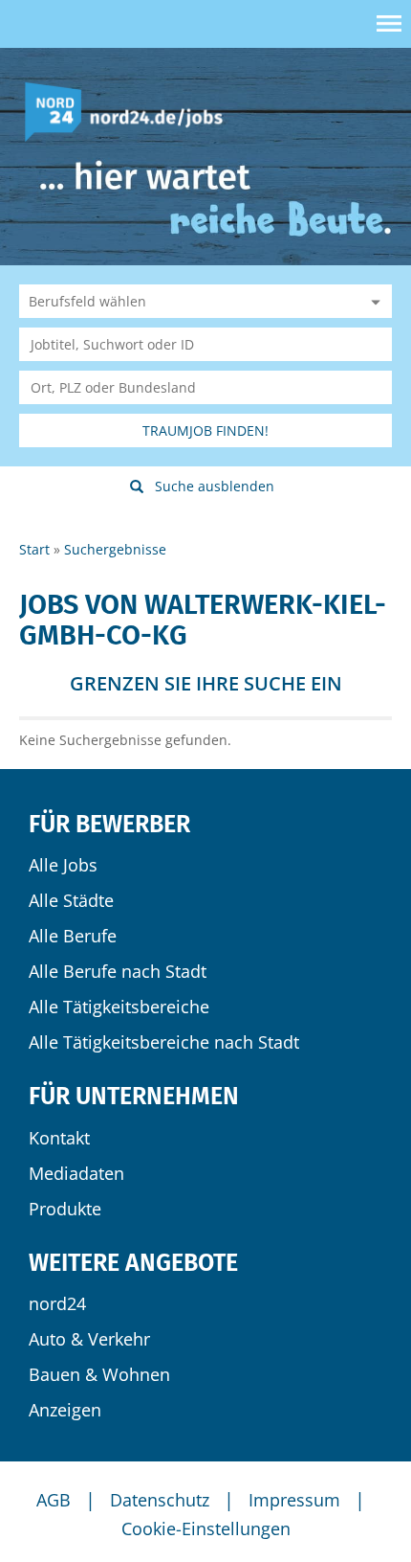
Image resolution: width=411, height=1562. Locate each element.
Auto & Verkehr (89, 1338)
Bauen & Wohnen (99, 1374)
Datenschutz (159, 1499)
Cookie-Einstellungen (206, 1528)
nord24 (57, 1303)
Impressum (294, 1499)
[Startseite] (131, 111)
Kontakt (59, 1137)
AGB (53, 1499)
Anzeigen (65, 1409)
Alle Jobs (63, 864)
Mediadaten (76, 1173)
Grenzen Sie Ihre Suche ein (206, 683)
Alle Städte (71, 900)
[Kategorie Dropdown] (373, 301)
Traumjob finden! (205, 430)
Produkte (65, 1208)
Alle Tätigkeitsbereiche (119, 1006)
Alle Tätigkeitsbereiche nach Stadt (164, 1041)
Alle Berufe (73, 935)
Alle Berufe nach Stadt (117, 971)
